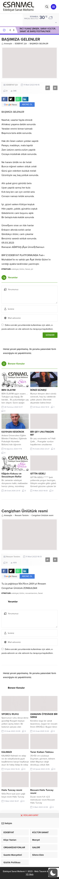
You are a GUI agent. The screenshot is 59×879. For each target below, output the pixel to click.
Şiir (25, 43)
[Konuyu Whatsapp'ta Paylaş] (18, 99)
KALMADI (7, 752)
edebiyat (15, 269)
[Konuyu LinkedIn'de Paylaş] (25, 99)
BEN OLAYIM (8, 390)
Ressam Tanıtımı (22, 515)
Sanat (27, 269)
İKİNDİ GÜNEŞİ (38, 390)
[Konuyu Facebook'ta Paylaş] (5, 99)
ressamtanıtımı (31, 593)
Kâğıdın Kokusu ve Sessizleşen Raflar (12, 475)
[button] (52, 872)
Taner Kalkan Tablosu (42, 752)
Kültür (22, 269)
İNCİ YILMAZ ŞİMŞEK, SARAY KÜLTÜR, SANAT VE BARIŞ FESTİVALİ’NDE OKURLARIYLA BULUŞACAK (38, 31)
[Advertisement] (29, 848)
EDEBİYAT (19, 43)
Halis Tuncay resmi (12, 790)
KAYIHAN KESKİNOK (13, 431)
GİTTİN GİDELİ (37, 473)
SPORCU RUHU (10, 714)
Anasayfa (8, 43)
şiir (32, 269)
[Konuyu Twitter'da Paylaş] (11, 99)
